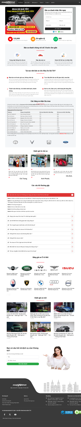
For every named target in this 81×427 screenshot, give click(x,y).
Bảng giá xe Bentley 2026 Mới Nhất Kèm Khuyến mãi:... (53, 275)
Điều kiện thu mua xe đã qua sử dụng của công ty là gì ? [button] (23, 246)
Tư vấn (46, 2)
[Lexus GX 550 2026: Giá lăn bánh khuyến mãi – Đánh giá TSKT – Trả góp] (17, 307)
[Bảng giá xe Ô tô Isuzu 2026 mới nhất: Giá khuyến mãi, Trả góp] (68, 268)
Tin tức (41, 2)
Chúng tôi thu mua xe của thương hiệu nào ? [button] (20, 233)
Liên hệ (52, 2)
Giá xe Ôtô (27, 2)
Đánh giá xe (34, 2)
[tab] (40, 195)
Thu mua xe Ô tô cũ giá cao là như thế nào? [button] (20, 242)
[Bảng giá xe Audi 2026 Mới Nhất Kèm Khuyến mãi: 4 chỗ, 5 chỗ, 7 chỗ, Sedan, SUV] (54, 283)
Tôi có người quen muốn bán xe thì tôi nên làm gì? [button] (22, 225)
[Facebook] (4, 414)
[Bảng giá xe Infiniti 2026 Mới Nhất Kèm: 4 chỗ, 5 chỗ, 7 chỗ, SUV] (40, 268)
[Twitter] (10, 414)
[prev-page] (7, 294)
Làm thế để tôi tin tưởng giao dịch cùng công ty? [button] (21, 220)
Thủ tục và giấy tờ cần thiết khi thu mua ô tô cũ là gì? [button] (22, 251)
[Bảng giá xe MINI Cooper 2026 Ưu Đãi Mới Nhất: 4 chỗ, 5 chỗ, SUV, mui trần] (13, 268)
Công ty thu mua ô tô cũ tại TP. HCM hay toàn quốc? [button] (22, 216)
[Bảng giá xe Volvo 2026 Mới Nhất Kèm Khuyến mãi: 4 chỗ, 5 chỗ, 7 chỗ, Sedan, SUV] (68, 283)
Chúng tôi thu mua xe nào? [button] (16, 238)
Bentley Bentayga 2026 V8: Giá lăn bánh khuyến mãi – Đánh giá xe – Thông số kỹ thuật (17, 335)
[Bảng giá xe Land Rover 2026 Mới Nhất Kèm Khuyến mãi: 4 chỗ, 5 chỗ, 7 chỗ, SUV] (27, 268)
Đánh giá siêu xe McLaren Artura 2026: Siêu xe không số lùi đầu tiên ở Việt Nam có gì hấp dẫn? (40, 315)
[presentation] (5, 142)
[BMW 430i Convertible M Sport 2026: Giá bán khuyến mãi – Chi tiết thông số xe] (64, 307)
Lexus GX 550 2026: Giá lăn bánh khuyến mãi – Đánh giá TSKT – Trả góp (17, 315)
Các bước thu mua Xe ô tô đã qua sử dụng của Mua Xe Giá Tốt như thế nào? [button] (29, 195)
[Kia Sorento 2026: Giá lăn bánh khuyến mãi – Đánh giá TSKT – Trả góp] (40, 327)
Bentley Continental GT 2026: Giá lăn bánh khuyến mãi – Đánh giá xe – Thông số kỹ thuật (64, 335)
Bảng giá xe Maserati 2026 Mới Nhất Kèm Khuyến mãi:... (13, 290)
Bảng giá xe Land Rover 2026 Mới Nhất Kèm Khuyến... (26, 275)
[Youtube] (15, 414)
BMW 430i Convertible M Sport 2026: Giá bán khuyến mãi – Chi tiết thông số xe (64, 315)
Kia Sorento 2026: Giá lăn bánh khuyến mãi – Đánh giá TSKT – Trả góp (40, 335)
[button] (79, 2)
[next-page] (9, 294)
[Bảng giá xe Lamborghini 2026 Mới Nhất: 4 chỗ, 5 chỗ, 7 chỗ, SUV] (27, 283)
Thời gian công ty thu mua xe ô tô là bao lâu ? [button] (21, 229)
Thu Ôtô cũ (20, 2)
